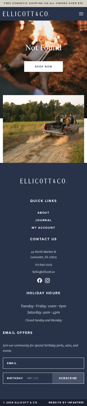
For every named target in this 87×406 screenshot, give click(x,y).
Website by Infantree (66, 402)
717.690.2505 (43, 265)
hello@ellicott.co (43, 272)
